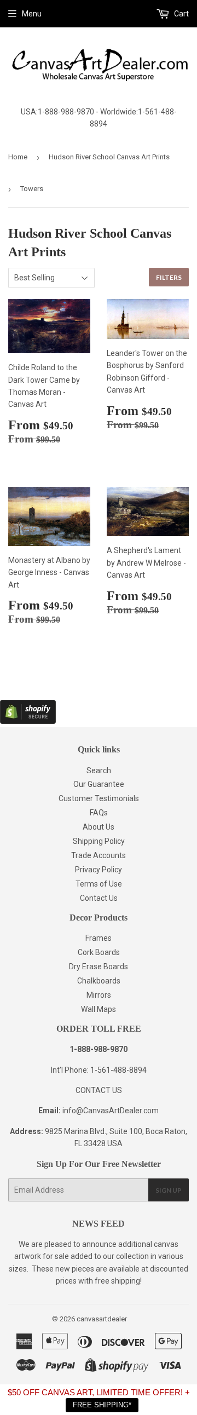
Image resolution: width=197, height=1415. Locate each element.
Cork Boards (99, 952)
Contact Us (99, 898)
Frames (98, 938)
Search (98, 770)
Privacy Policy (98, 869)
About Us (98, 826)
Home (17, 157)
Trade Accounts (98, 855)
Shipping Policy (99, 841)
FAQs (99, 812)
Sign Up (168, 1190)
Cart (180, 13)
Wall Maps (98, 1009)
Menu (32, 13)
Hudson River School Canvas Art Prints (109, 157)
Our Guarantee (98, 784)
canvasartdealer (102, 1319)
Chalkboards (98, 980)
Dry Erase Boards (98, 966)
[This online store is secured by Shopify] (28, 721)
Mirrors (98, 995)
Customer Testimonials (99, 798)
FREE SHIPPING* (102, 1405)
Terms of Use (99, 883)
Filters (169, 277)
